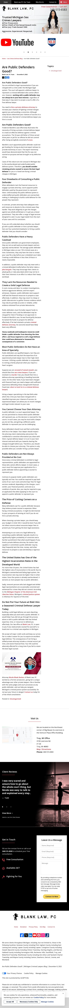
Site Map (43, 927)
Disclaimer (23, 927)
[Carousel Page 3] (32, 52)
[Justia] (47, 935)
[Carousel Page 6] (45, 52)
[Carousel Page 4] (36, 52)
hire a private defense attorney (23, 107)
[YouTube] (34, 935)
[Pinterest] (39, 935)
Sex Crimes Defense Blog (14, 58)
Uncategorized (15, 699)
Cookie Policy (28, 973)
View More (6, 813)
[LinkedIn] (30, 935)
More (65, 2)
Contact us (28, 692)
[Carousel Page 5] (41, 52)
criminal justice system (31, 594)
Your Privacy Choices (14, 973)
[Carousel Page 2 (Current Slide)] (28, 52)
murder (14, 375)
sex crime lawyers (21, 372)
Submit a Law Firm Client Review (11, 817)
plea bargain (7, 269)
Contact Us (52, 2)
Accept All (10, 1002)
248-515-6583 (58, 9)
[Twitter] (26, 935)
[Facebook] (22, 935)
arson (30, 140)
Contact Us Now (52, 896)
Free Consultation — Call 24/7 (54, 7)
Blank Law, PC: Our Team (22, 2)
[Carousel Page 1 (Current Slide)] (4, 807)
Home (6, 2)
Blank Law (26, 624)
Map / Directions (44, 749)
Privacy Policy (33, 927)
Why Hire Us (40, 2)
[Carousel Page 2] (8, 807)
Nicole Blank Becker (16, 677)
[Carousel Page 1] (24, 52)
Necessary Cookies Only (29, 1002)
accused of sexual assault (24, 370)
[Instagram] (43, 935)
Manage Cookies (41, 973)
